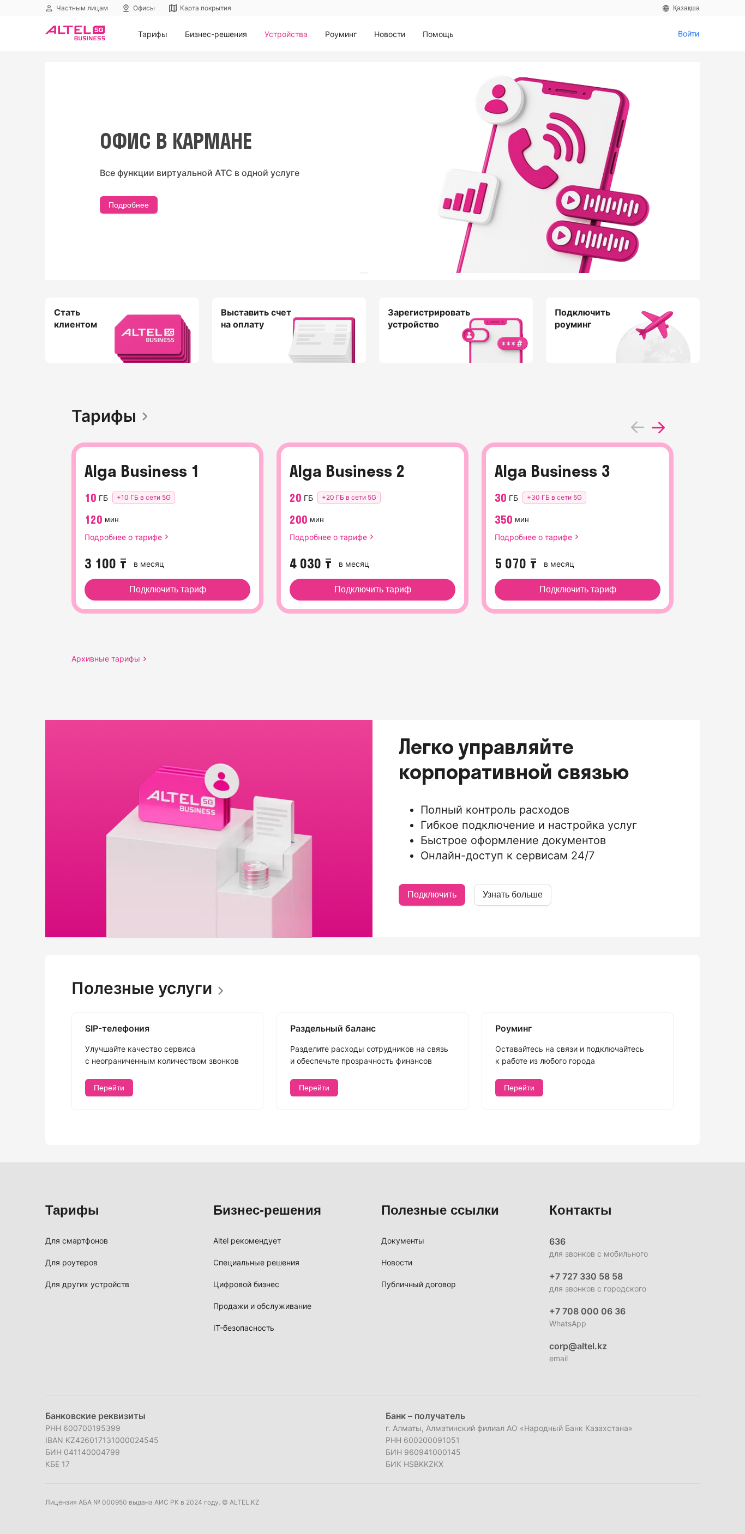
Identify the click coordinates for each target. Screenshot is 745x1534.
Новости (396, 1262)
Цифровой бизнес (246, 1284)
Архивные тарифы (105, 658)
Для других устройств (87, 1284)
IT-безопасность (243, 1327)
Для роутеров (71, 1262)
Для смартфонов (76, 1240)
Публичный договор (418, 1284)
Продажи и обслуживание (262, 1306)
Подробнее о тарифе (123, 537)
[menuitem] (152, 34)
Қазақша (686, 8)
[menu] (403, 34)
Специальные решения (256, 1262)
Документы (402, 1240)
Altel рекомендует (247, 1240)
